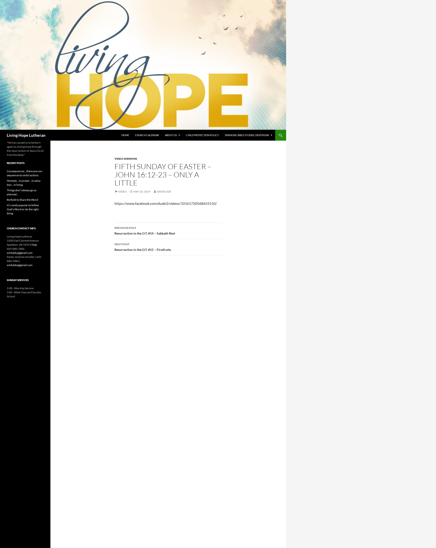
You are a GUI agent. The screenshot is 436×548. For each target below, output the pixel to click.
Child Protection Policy (202, 135)
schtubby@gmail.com (19, 252)
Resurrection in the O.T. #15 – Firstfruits (142, 247)
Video (122, 191)
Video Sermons (125, 158)
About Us (171, 135)
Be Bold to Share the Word (22, 199)
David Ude (164, 191)
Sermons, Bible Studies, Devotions (247, 135)
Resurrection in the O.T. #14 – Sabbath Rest (144, 230)
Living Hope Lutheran (26, 135)
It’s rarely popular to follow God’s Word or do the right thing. (23, 209)
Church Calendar (147, 135)
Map (34, 244)
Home (125, 135)
